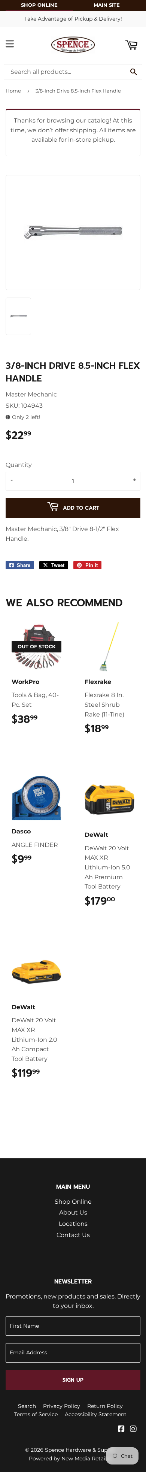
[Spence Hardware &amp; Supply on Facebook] (121, 1429)
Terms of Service (36, 1414)
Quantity (19, 464)
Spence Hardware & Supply (80, 1450)
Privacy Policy (61, 1406)
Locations (73, 1223)
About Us (73, 1212)
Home (13, 91)
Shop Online (73, 1201)
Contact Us (73, 1235)
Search (27, 1406)
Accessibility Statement (96, 1414)
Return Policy (105, 1406)
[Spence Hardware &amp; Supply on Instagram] (133, 1429)
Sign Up (73, 1380)
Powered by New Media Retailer (70, 1459)
